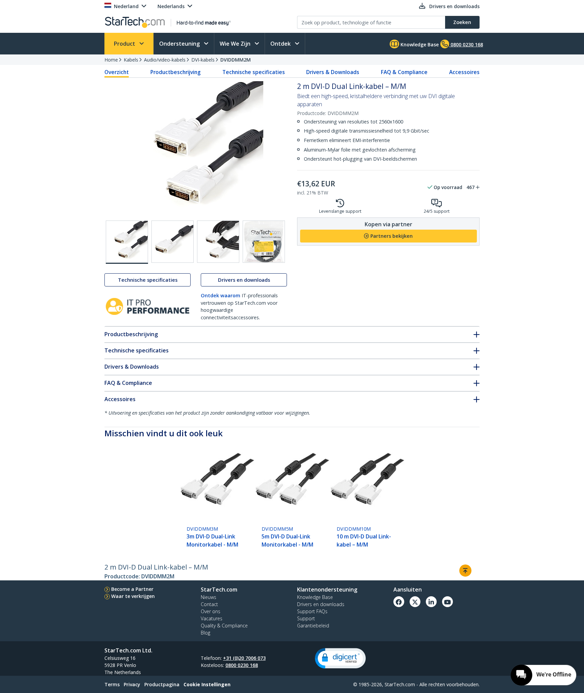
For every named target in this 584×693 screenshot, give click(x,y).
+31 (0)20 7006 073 (244, 658)
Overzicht (116, 72)
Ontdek (281, 43)
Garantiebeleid (313, 625)
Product (125, 43)
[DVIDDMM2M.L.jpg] (218, 242)
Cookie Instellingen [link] (207, 684)
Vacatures (211, 618)
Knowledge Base (419, 44)
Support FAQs (312, 611)
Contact (209, 604)
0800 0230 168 (241, 665)
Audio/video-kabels (165, 59)
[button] (340, 658)
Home (111, 59)
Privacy (132, 684)
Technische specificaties (253, 72)
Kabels (131, 59)
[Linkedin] (431, 601)
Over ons (210, 611)
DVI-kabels (203, 59)
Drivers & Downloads (332, 72)
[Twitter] (415, 601)
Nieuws (208, 597)
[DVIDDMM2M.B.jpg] (172, 242)
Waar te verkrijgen (133, 596)
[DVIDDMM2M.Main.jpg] (127, 242)
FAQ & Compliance (404, 72)
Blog (205, 632)
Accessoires (464, 72)
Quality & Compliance (224, 625)
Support (306, 618)
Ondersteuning (180, 43)
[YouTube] (447, 601)
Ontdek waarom (220, 295)
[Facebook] (398, 601)
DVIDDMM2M (235, 59)
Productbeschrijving (175, 72)
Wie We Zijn (236, 43)
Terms (112, 684)
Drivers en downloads (244, 280)
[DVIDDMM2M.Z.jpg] (264, 242)
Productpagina (161, 684)
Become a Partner (132, 589)
